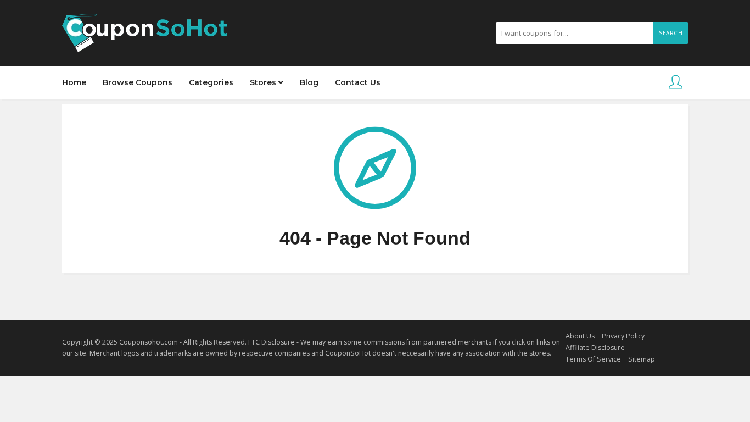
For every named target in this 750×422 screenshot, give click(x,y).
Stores (264, 82)
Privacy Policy (623, 336)
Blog (309, 82)
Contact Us (357, 82)
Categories (211, 82)
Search (670, 33)
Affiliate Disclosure (595, 347)
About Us (580, 336)
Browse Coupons (137, 82)
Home (74, 82)
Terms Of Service (593, 359)
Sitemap (641, 359)
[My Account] (675, 83)
